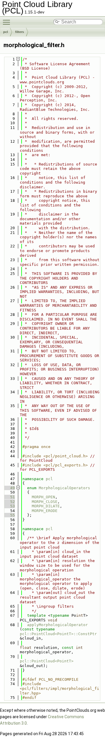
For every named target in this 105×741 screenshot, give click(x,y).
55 (9, 515)
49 (9, 488)
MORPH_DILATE (46, 506)
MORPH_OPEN (43, 497)
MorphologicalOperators (64, 488)
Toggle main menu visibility (7, 22)
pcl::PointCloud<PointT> (47, 661)
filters (19, 32)
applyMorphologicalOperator (57, 625)
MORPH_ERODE (44, 511)
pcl (5, 32)
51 (9, 497)
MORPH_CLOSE (44, 501)
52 (9, 501)
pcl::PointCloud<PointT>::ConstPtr (58, 634)
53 (9, 506)
